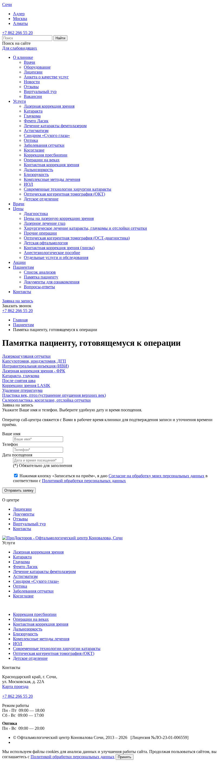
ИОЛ (28, 184)
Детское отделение (41, 199)
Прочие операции (40, 233)
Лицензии (33, 72)
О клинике (23, 57)
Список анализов (40, 272)
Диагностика (36, 213)
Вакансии (33, 96)
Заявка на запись (17, 301)
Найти (60, 38)
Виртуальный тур (40, 91)
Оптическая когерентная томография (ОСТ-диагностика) (77, 238)
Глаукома (32, 116)
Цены (18, 208)
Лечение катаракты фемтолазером (55, 125)
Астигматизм (36, 130)
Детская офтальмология (46, 243)
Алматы (20, 23)
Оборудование (37, 67)
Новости (32, 81)
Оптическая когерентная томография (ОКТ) (64, 194)
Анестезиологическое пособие (52, 252)
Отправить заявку (19, 490)
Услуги (19, 101)
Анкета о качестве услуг (46, 77)
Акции (19, 262)
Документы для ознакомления (51, 282)
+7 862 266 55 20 (17, 32)
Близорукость (36, 174)
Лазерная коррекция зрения (49, 106)
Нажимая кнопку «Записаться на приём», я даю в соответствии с (110, 478)
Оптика (31, 140)
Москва (20, 18)
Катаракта (33, 111)
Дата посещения (17, 455)
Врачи (29, 62)
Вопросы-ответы (39, 286)
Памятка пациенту (41, 277)
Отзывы (31, 86)
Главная (20, 320)
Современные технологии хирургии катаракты (67, 189)
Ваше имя (11, 433)
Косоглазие (34, 150)
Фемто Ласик (36, 121)
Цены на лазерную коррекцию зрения (59, 218)
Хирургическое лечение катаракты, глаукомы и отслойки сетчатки (85, 228)
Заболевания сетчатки (44, 145)
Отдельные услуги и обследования (56, 257)
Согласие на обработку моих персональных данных (156, 475)
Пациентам (23, 267)
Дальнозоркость (38, 169)
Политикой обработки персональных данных (84, 480)
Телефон (10, 444)
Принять (124, 757)
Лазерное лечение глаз (44, 223)
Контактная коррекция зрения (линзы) (59, 247)
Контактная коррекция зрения (51, 164)
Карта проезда (15, 686)
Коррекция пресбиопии (45, 155)
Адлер (19, 13)
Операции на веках (42, 160)
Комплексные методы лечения (52, 179)
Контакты (22, 291)
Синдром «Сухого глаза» (47, 135)
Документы (23, 514)
